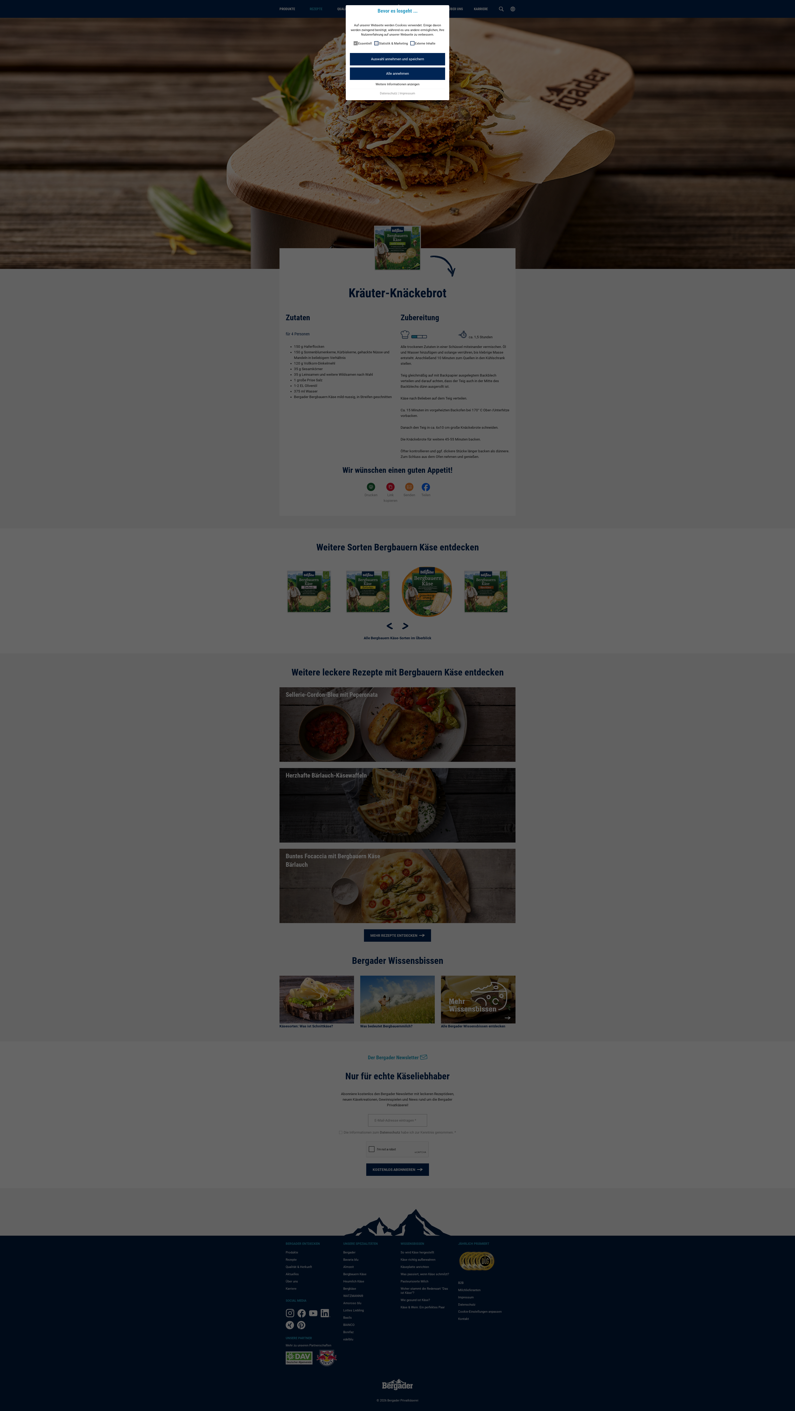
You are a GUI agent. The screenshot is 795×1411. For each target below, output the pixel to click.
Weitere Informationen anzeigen (397, 84)
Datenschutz (388, 93)
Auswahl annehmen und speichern (397, 59)
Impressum (407, 93)
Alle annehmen (397, 73)
